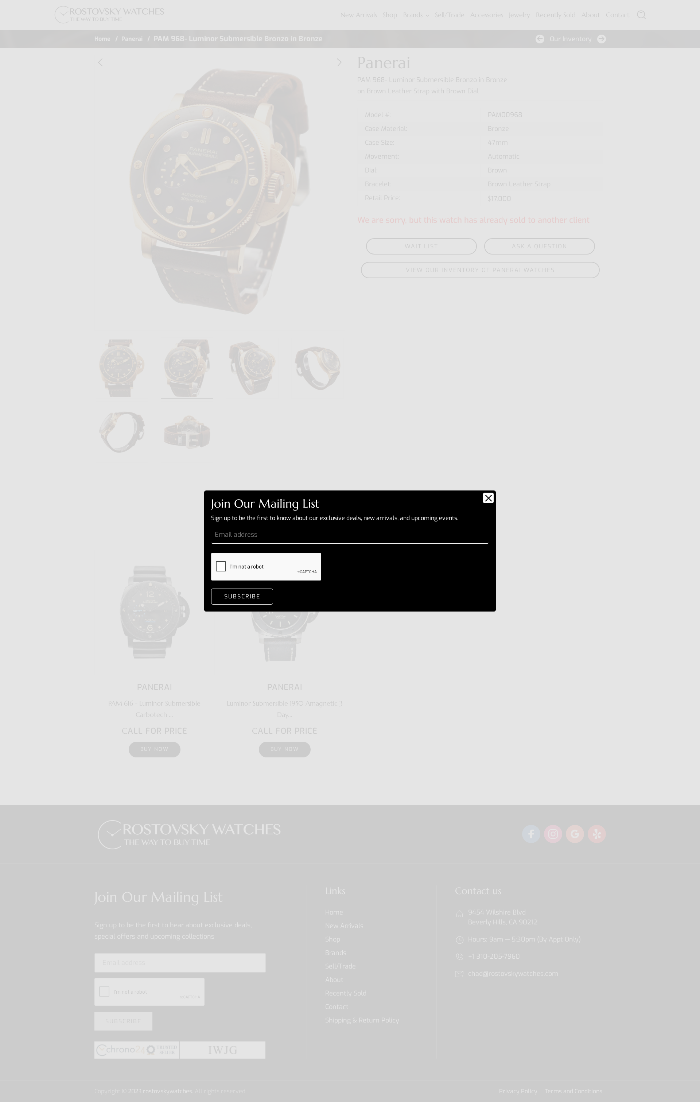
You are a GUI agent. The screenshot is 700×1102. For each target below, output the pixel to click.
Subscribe (242, 596)
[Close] (488, 498)
